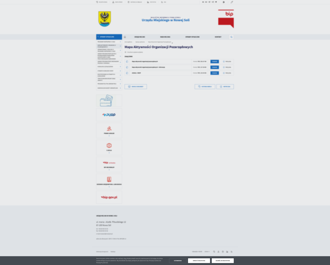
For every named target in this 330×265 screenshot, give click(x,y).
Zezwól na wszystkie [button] (223, 261)
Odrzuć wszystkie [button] (199, 261)
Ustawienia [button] (178, 261)
